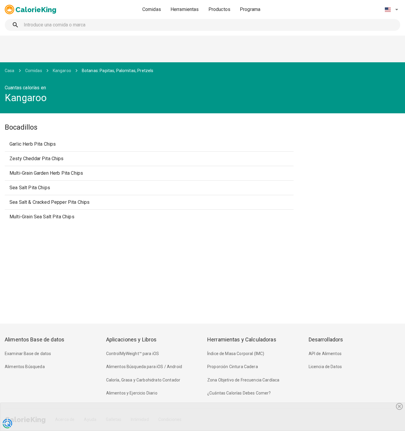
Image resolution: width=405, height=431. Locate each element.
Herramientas (184, 9)
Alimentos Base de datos (34, 339)
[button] (391, 9)
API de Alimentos (325, 353)
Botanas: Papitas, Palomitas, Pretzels (118, 70)
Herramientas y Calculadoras (241, 339)
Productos (219, 9)
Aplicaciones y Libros (131, 339)
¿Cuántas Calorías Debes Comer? (239, 393)
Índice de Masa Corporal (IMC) (235, 353)
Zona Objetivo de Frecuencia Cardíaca (243, 380)
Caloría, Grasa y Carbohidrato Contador (143, 380)
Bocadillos (21, 127)
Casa (10, 70)
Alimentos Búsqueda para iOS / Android (144, 366)
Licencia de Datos (325, 366)
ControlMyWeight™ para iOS (132, 353)
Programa (250, 9)
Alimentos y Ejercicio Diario (131, 393)
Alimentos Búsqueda (25, 366)
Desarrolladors (326, 339)
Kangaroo (62, 70)
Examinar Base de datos (28, 353)
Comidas (151, 9)
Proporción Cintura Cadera (232, 366)
